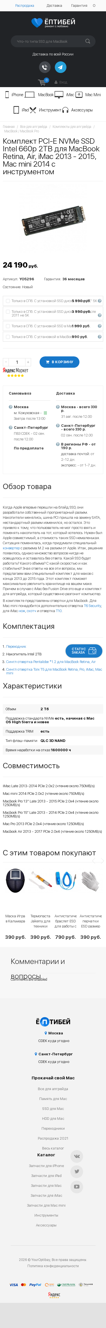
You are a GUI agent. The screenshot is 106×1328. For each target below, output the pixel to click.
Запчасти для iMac (46, 1195)
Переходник (16, 646)
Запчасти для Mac (46, 1185)
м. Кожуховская (26, 413)
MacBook (46, 94)
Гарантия (79, 5)
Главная (9, 127)
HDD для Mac (53, 1118)
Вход (63, 82)
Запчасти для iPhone (46, 1166)
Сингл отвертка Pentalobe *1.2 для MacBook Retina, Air (51, 662)
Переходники (53, 1128)
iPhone (17, 94)
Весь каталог (53, 1148)
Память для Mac (53, 1099)
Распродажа (24, 6)
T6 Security (92, 606)
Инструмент (50, 110)
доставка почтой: (75, 454)
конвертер (11, 548)
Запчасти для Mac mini (46, 1205)
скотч (31, 611)
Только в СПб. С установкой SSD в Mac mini (56, 326)
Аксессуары (82, 110)
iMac (70, 94)
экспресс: (69, 465)
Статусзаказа (79, 651)
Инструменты (46, 1215)
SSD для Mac (53, 1108)
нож (22, 611)
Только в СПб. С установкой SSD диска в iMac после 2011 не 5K (56, 313)
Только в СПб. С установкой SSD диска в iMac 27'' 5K (56, 301)
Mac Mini (93, 94)
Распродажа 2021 (53, 1138)
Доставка (54, 5)
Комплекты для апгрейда (72, 127)
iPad (25, 110)
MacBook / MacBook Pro (21, 131)
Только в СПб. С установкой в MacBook (56, 337)
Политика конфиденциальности (53, 1266)
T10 (59, 611)
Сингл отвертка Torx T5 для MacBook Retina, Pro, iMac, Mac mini (54, 671)
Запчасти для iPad (46, 1176)
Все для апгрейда (33, 127)
